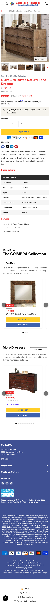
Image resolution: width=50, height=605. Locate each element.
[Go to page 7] (27, 423)
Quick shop (23, 319)
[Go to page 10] (33, 423)
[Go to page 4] (22, 423)
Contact (32, 560)
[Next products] (46, 305)
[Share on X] (7, 146)
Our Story (32, 565)
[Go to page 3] (27, 332)
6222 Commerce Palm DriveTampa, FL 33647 (12, 451)
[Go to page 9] (31, 423)
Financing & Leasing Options (17, 563)
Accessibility (22, 565)
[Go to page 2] (25, 332)
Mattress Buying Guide (23, 568)
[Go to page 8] (29, 423)
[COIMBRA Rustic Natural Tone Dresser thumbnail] (5, 67)
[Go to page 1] (23, 333)
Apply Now (11, 112)
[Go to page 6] (26, 423)
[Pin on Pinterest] (16, 146)
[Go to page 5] (24, 423)
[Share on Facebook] (3, 146)
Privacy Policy (10, 565)
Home (3, 11)
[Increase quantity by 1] (21, 124)
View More (10, 263)
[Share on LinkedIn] (11, 146)
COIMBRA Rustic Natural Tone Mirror (21, 314)
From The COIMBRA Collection (13, 76)
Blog (40, 565)
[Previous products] (4, 305)
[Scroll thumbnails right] (47, 67)
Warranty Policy (35, 563)
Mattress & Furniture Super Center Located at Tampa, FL (25, 570)
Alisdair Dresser (12, 400)
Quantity (4, 119)
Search (15, 560)
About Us (23, 560)
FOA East (7, 88)
